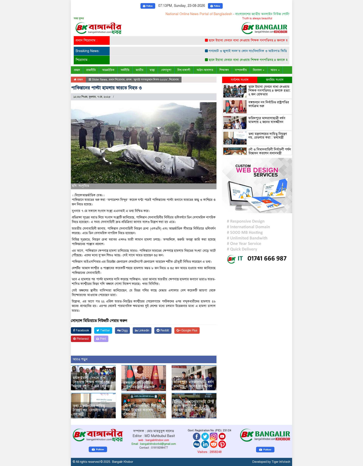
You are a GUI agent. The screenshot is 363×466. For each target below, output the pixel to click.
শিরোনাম (174, 79)
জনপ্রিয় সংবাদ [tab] (274, 80)
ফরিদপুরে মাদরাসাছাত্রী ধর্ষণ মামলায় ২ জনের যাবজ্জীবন (194, 384)
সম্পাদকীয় (241, 70)
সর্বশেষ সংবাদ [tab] (239, 80)
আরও (274, 70)
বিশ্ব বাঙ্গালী (184, 70)
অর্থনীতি (125, 70)
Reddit (164, 330)
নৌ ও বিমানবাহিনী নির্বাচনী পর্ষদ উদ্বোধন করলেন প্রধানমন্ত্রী (142, 410)
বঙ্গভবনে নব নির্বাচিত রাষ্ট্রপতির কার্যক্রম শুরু (139, 384)
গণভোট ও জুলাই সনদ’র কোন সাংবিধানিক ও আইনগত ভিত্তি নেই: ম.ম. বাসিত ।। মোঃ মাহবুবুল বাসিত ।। (266, 51)
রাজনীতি (91, 70)
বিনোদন (257, 70)
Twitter (104, 330)
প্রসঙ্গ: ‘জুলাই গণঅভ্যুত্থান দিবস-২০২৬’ (147, 79)
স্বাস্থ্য (152, 70)
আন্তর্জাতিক (108, 70)
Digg (124, 330)
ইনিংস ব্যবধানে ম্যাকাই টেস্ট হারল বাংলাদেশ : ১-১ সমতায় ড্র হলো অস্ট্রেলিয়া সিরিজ (194, 408)
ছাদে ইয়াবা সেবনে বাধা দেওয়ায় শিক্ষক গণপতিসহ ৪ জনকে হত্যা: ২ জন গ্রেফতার (250, 40)
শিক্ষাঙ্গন (224, 70)
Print (102, 339)
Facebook (82, 330)
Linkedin (143, 330)
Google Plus (189, 330)
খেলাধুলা (166, 70)
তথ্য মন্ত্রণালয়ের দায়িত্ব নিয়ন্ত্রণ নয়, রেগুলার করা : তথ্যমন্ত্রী (91, 410)
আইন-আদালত (205, 70)
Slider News (99, 79)
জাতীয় (139, 70)
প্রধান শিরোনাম (117, 79)
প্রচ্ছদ (77, 70)
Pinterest (82, 339)
